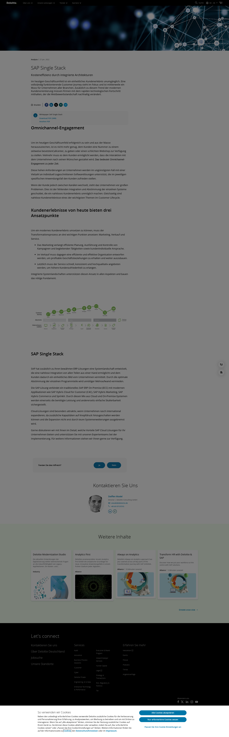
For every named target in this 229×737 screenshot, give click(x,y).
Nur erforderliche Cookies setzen (163, 719)
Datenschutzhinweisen (87, 730)
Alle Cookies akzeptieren (163, 712)
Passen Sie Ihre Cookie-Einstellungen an (163, 727)
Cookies (67, 730)
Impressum (111, 730)
